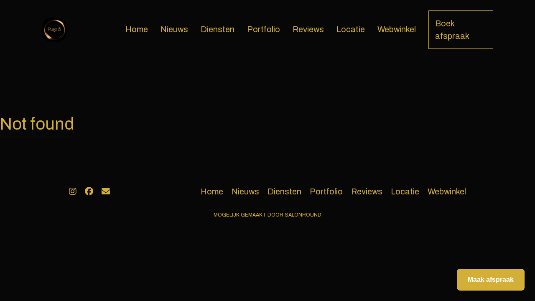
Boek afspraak (452, 30)
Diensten (217, 29)
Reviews (308, 29)
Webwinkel (396, 29)
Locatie (350, 29)
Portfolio (263, 29)
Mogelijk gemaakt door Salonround (267, 215)
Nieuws (174, 29)
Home (136, 29)
